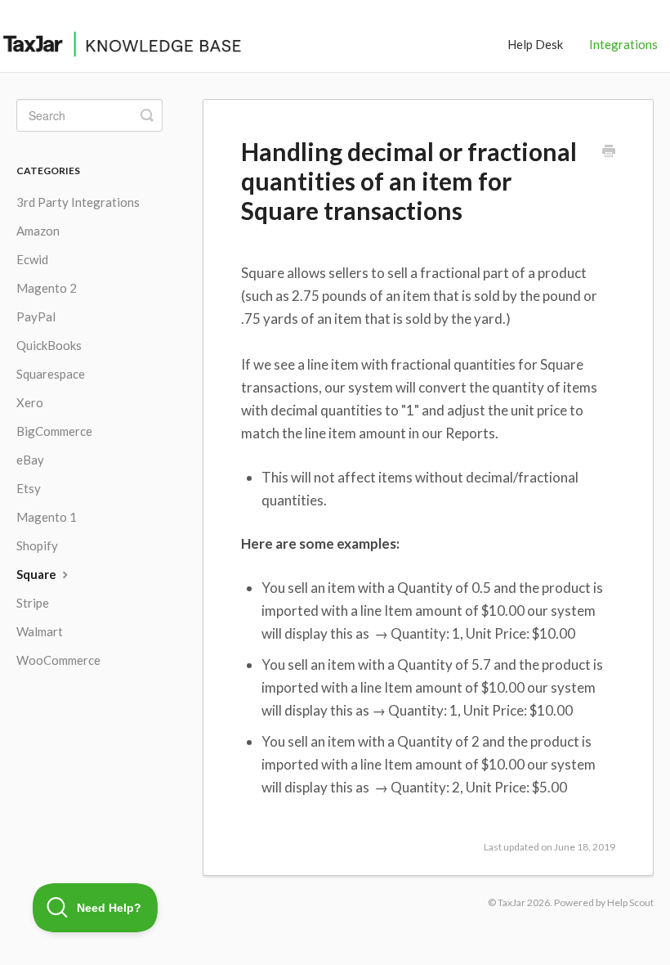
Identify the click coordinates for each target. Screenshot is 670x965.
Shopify (37, 545)
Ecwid (32, 259)
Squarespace (50, 373)
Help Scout (630, 902)
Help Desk (535, 44)
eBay (30, 459)
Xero (29, 402)
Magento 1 (46, 516)
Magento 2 (46, 288)
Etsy (28, 488)
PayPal (36, 316)
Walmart (39, 631)
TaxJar (511, 902)
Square (37, 574)
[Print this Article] (608, 152)
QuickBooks (49, 345)
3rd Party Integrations (78, 202)
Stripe (32, 602)
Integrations (623, 44)
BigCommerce (54, 431)
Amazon (38, 230)
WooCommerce (58, 660)
